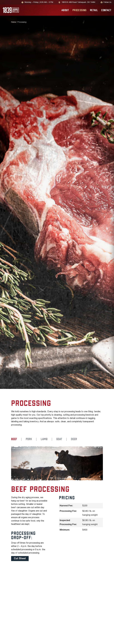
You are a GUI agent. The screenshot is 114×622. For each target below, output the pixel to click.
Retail (94, 10)
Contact (106, 10)
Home (13, 22)
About (65, 10)
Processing (79, 10)
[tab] (16, 439)
